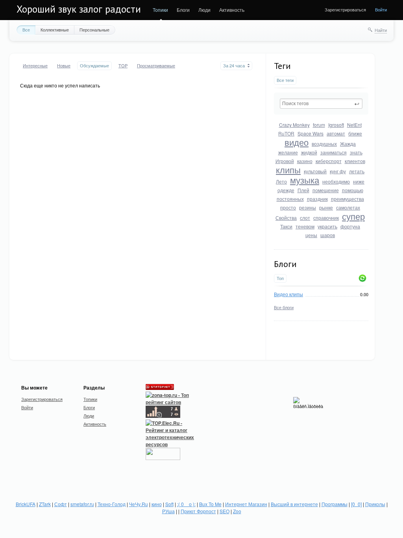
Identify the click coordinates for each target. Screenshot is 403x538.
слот (305, 217)
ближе (355, 133)
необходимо (336, 181)
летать (356, 171)
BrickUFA (25, 504)
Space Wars (311, 133)
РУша (168, 511)
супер (353, 216)
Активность (231, 9)
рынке (326, 207)
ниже (358, 181)
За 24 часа (234, 65)
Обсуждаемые (94, 65)
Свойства (286, 217)
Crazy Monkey (294, 124)
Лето (281, 181)
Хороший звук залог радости (79, 9)
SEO (224, 511)
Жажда (348, 143)
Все (26, 29)
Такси (286, 226)
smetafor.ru (82, 504)
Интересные (35, 65)
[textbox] (321, 103)
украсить (327, 226)
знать (356, 152)
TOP (123, 65)
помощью (352, 190)
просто (288, 207)
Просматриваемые (156, 65)
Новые (63, 65)
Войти (381, 9)
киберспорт (329, 161)
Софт (60, 504)
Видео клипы (288, 294)
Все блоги (284, 307)
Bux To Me (210, 504)
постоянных (290, 198)
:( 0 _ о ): (186, 504)
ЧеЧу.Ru (138, 504)
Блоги (183, 9)
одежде (285, 190)
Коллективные (55, 29)
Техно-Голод (112, 504)
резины (307, 207)
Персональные (94, 29)
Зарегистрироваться (345, 9)
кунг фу (338, 171)
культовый (315, 171)
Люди (204, 9)
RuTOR (286, 133)
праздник (317, 198)
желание (288, 152)
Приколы (375, 504)
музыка (304, 180)
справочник (326, 217)
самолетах (348, 207)
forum (319, 124)
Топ (280, 278)
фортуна (350, 226)
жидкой (309, 152)
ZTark (45, 504)
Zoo (237, 511)
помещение (325, 190)
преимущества (347, 198)
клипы (288, 169)
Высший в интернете (294, 504)
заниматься (333, 152)
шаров (327, 235)
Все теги (285, 80)
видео (297, 142)
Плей (303, 190)
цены (311, 235)
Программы (335, 504)
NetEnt (354, 124)
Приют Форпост (198, 511)
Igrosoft (336, 124)
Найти (381, 30)
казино (304, 161)
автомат (336, 133)
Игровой (284, 161)
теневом (305, 226)
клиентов (355, 161)
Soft (169, 504)
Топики (160, 9)
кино (157, 504)
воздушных (324, 143)
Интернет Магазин (246, 504)
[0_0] (356, 504)
